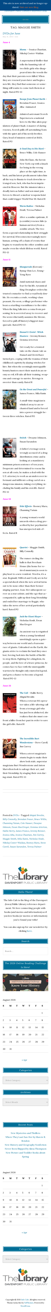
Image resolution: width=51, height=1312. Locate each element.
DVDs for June (11, 33)
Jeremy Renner (37, 830)
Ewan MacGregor (20, 827)
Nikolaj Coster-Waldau (14, 842)
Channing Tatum (11, 823)
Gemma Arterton (38, 827)
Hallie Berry (9, 830)
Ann (16, 37)
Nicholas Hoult (36, 838)
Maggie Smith (9, 838)
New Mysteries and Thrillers (25, 1133)
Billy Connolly (10, 819)
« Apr (24, 1060)
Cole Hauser (27, 823)
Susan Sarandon (18, 846)
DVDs (16, 815)
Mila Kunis (22, 838)
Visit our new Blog (28, 7)
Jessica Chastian (24, 834)
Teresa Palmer (34, 846)
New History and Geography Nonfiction (25, 1144)
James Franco (22, 830)
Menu (25, 19)
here (29, 931)
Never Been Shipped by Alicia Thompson (25, 1148)
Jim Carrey (38, 834)
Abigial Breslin (37, 815)
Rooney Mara (32, 842)
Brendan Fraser (25, 819)
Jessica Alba (8, 834)
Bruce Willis (40, 819)
